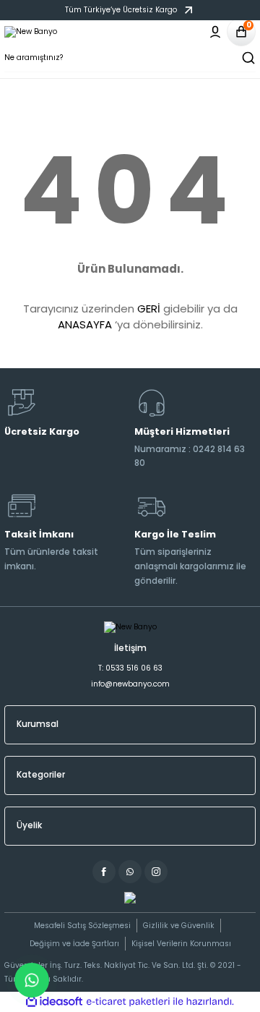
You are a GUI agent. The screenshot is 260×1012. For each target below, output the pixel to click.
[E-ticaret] (128, 1001)
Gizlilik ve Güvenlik (178, 925)
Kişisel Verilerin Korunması (181, 943)
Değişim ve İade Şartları (74, 943)
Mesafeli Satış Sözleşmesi (82, 925)
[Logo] (30, 32)
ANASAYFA (85, 324)
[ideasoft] (54, 1001)
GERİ (148, 308)
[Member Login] (215, 32)
